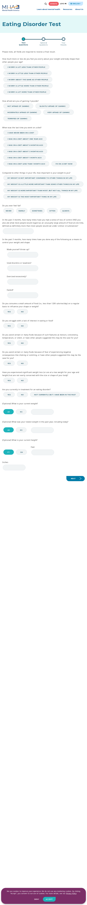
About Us (79, 9)
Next (73, 478)
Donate (53, 4)
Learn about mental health (48, 9)
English (76, 4)
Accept (49, 899)
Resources (67, 9)
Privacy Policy (71, 893)
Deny (36, 899)
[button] (46, 4)
